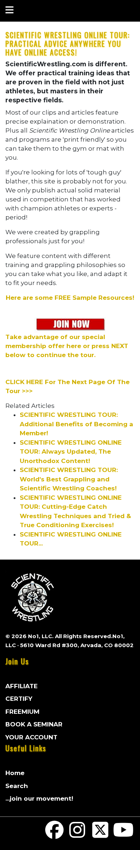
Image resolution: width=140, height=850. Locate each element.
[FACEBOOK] (54, 834)
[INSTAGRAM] (77, 834)
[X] (100, 834)
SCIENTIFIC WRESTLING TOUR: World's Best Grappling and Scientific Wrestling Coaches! (69, 479)
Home (14, 772)
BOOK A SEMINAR (33, 724)
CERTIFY (18, 698)
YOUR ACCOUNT (31, 737)
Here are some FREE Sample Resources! (70, 297)
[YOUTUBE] (123, 834)
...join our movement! (39, 798)
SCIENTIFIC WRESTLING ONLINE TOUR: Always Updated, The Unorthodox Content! (71, 451)
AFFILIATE (21, 686)
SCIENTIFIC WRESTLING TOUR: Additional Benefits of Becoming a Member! (76, 424)
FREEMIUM (22, 711)
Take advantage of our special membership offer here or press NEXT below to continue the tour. (66, 346)
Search (16, 785)
